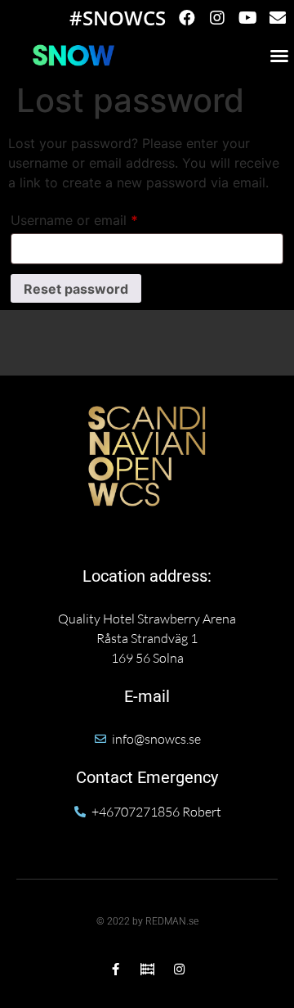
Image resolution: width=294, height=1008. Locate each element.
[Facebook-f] (115, 969)
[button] (279, 55)
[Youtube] (247, 18)
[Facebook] (187, 18)
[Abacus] (147, 969)
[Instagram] (217, 18)
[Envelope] (278, 18)
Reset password (76, 289)
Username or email (101, 217)
